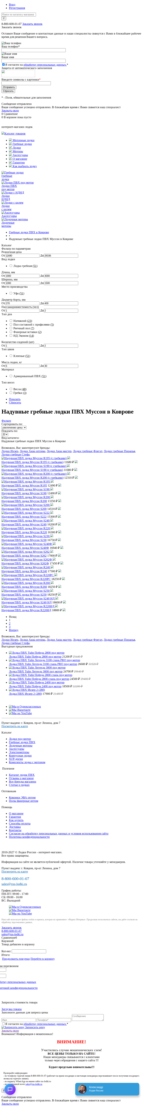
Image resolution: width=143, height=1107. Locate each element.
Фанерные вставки (27, 332)
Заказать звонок (32, 23)
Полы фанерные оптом (23, 800)
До (42, 255)
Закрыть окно (10, 110)
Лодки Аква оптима (32, 451)
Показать (14, 399)
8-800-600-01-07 (11, 23)
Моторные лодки (23, 140)
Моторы (17, 151)
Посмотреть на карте (14, 726)
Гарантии (18, 162)
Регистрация (17, 7)
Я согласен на (36, 64)
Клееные (21, 355)
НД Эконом (23, 335)
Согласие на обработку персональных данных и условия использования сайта (58, 833)
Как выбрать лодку (24, 166)
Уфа (18, 293)
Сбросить (15, 402)
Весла (19, 389)
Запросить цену (34, 1027)
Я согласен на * (36, 1024)
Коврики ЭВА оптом (22, 797)
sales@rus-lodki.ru (14, 884)
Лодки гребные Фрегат (87, 451)
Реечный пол (23, 328)
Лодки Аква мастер (59, 451)
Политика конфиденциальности (29, 836)
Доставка (15, 826)
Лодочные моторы (20, 745)
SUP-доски (16, 758)
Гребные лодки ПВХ (22, 742)
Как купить (16, 820)
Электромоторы (19, 752)
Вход (12, 4)
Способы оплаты (20, 823)
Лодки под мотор (20, 738)
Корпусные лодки (20, 755)
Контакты (15, 830)
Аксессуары (20, 155)
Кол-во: (6, 951)
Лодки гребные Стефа (15, 454)
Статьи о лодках (19, 784)
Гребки (19, 392)
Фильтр (6, 420)
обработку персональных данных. (45, 64)
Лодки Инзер (9, 451)
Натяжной (22, 320)
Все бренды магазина (22, 781)
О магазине (19, 158)
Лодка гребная (25, 265)
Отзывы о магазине (21, 778)
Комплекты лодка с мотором (27, 762)
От (3, 255)
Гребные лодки (22, 144)
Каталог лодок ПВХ (22, 774)
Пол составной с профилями (33, 324)
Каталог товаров (15, 133)
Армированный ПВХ (29, 376)
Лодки (16, 147)
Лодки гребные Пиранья (119, 451)
